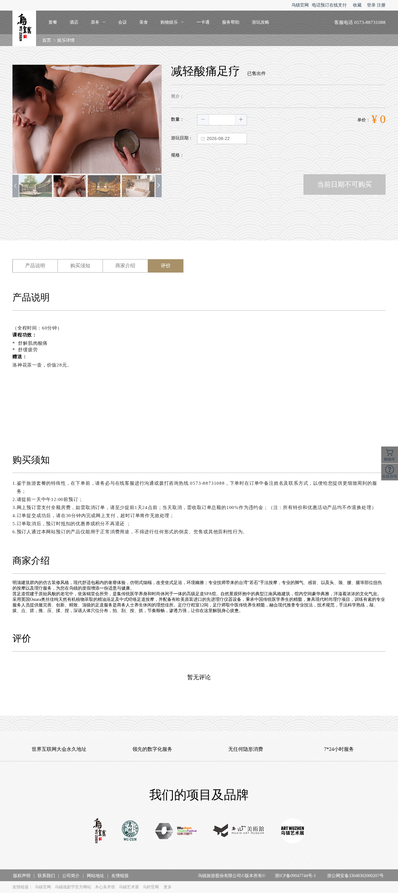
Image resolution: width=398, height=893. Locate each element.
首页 (46, 40)
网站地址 (95, 875)
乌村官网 (151, 887)
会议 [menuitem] (122, 22)
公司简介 (71, 875)
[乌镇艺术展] (292, 831)
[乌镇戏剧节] (176, 831)
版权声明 (21, 875)
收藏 (357, 5)
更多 (168, 887)
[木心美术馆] (239, 831)
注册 (381, 5)
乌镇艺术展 (129, 887)
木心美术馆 (105, 887)
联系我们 (46, 875)
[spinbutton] (222, 119)
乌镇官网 (300, 5)
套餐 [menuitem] (53, 22)
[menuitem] (98, 22)
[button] (203, 120)
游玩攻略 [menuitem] (260, 22)
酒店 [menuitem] (74, 22)
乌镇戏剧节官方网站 (73, 887)
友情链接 (120, 875)
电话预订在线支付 (329, 5)
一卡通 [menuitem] (203, 22)
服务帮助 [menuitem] (230, 22)
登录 (371, 5)
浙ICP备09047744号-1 (295, 875)
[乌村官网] (130, 831)
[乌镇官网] (99, 831)
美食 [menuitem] (143, 22)
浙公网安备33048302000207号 (355, 875)
